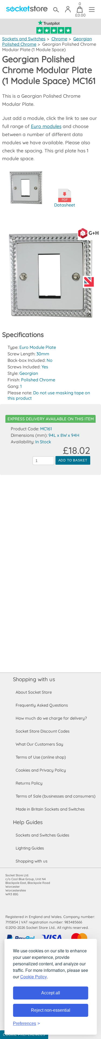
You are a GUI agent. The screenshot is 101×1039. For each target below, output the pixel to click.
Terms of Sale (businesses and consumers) (56, 796)
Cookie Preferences (24, 1035)
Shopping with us (34, 679)
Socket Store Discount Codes (42, 731)
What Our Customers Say (39, 744)
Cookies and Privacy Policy (41, 770)
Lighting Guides (30, 848)
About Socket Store (34, 692)
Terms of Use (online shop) (41, 757)
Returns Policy (29, 783)
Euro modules (46, 126)
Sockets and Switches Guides (42, 835)
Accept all (50, 993)
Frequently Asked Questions (42, 705)
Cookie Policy (33, 977)
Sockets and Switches (24, 38)
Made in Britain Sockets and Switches (50, 809)
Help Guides (28, 822)
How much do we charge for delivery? (51, 718)
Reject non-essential (50, 1010)
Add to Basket (72, 460)
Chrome (59, 38)
